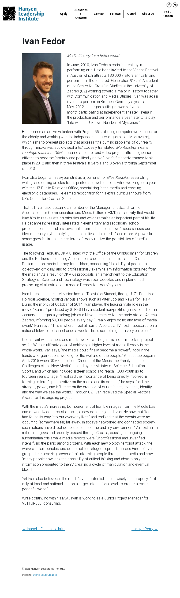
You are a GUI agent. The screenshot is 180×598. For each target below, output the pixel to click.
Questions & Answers (81, 14)
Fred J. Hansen (167, 14)
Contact (99, 13)
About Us (148, 13)
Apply (63, 13)
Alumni (131, 13)
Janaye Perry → (144, 529)
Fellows (115, 13)
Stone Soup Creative (45, 574)
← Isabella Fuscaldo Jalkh (43, 529)
